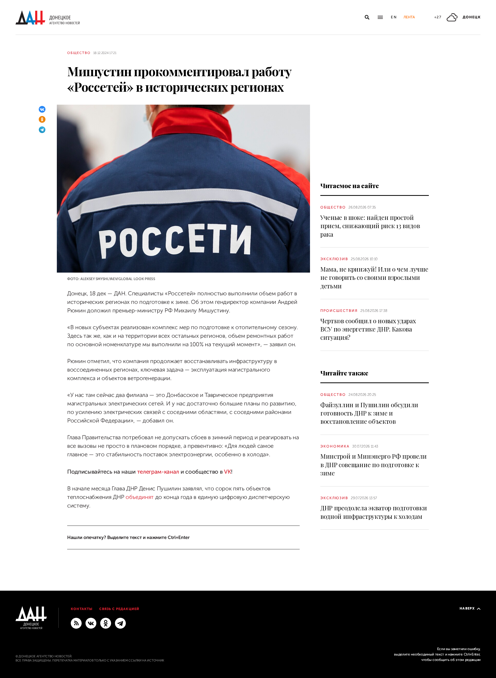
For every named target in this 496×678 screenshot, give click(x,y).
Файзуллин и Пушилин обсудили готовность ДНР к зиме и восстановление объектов (369, 413)
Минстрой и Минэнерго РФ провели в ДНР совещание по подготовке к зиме (373, 464)
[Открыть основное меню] (380, 17)
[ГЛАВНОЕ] (120, 623)
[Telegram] (42, 129)
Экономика (335, 446)
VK (227, 471)
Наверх (467, 608)
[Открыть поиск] (367, 17)
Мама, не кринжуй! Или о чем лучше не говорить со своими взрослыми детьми (374, 277)
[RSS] (76, 623)
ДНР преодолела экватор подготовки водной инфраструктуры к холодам (373, 512)
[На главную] (48, 17)
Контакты (81, 609)
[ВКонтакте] (42, 109)
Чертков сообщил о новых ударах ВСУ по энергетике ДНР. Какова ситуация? (368, 329)
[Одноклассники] (42, 119)
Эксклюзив (334, 259)
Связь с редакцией (119, 609)
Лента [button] (409, 17)
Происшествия (339, 311)
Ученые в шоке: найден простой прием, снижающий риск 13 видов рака (370, 225)
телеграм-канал (158, 471)
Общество (79, 53)
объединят (140, 497)
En (394, 17)
